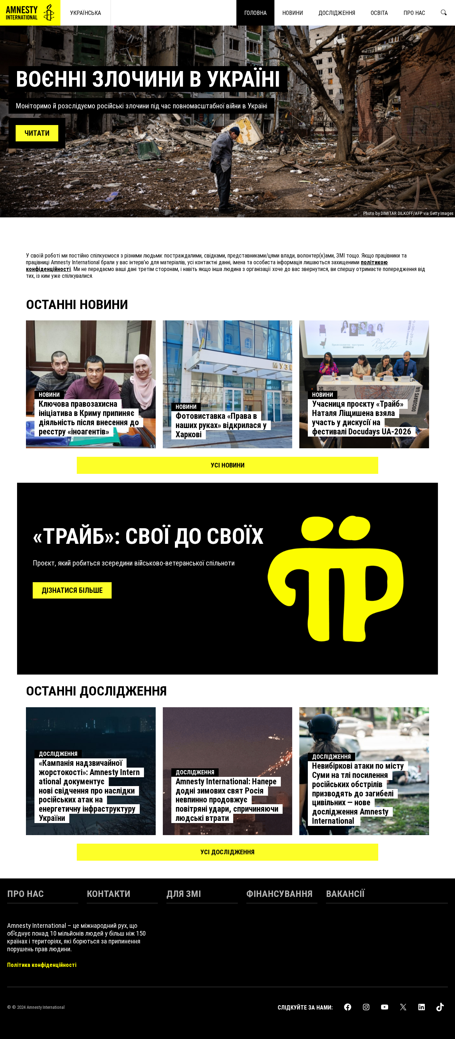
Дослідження (58, 754)
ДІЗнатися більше (72, 590)
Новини (49, 394)
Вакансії (345, 893)
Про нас (25, 893)
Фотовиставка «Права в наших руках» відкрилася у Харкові (221, 425)
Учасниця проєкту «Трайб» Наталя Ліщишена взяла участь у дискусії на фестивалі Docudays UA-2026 (361, 417)
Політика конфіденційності (41, 965)
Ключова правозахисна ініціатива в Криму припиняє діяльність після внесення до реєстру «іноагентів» (89, 417)
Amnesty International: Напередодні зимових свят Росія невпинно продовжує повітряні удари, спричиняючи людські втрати (227, 800)
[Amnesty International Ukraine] (30, 13)
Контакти (108, 893)
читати (37, 133)
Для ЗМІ (183, 893)
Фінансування (279, 893)
